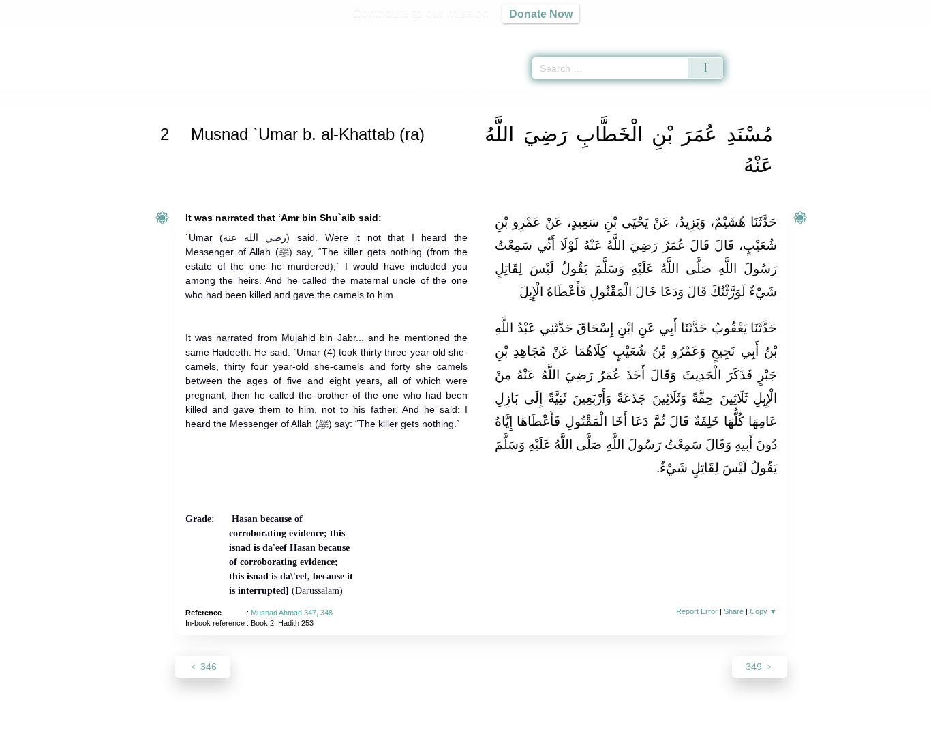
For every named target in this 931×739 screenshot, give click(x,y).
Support (399, 726)
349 (755, 666)
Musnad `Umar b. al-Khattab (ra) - (403, 98)
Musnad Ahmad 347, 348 (292, 613)
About (321, 726)
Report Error (697, 611)
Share (734, 611)
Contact (509, 726)
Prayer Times (850, 34)
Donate (554, 726)
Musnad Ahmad (227, 98)
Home (174, 98)
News (358, 726)
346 (207, 666)
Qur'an (761, 34)
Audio (898, 34)
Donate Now (541, 14)
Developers (455, 726)
